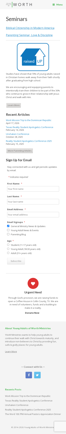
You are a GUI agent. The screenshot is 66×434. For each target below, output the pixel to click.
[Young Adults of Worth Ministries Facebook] (29, 375)
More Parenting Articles (20, 150)
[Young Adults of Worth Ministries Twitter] (37, 375)
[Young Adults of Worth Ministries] (19, 4)
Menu (59, 4)
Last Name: (14, 196)
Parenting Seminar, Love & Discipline (29, 35)
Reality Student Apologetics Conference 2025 (29, 141)
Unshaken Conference (17, 134)
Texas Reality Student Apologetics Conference (29, 127)
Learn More (14, 105)
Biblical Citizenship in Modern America (30, 28)
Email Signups (16, 222)
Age (10, 240)
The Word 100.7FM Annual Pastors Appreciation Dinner (33, 414)
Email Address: (16, 209)
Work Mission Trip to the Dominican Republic (28, 120)
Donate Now (32, 312)
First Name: (14, 183)
